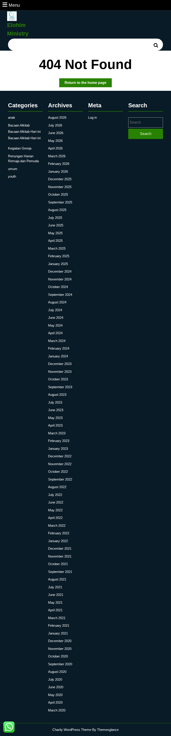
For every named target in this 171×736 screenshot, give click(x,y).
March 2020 (56, 710)
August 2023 (57, 394)
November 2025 (59, 187)
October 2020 (58, 656)
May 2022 (55, 510)
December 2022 (59, 456)
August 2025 (57, 210)
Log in (92, 117)
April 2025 (55, 241)
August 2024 (57, 302)
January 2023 (58, 448)
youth (12, 176)
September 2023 (60, 387)
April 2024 (55, 333)
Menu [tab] (14, 5)
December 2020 (59, 641)
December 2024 (59, 271)
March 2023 (56, 433)
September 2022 (60, 479)
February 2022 (58, 533)
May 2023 (55, 418)
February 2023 (58, 441)
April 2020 (55, 702)
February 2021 (58, 625)
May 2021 (55, 602)
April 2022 (55, 518)
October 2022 (58, 471)
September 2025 (60, 202)
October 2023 (58, 379)
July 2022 (55, 495)
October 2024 (58, 287)
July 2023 (55, 402)
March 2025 (56, 248)
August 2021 (57, 579)
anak (11, 117)
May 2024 (55, 325)
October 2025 (58, 194)
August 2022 (57, 487)
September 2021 (60, 572)
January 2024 (58, 356)
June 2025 (55, 225)
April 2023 (55, 425)
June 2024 (55, 317)
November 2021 (59, 556)
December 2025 (59, 179)
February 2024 (58, 348)
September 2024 (60, 294)
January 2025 (58, 264)
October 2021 (58, 564)
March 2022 (56, 525)
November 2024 (59, 279)
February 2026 (58, 164)
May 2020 (55, 695)
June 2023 (55, 410)
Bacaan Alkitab (19, 125)
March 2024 (56, 341)
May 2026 (55, 141)
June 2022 (55, 502)
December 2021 (59, 548)
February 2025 (58, 256)
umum (12, 169)
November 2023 (59, 371)
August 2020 (57, 672)
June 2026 (55, 133)
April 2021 (55, 610)
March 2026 (56, 156)
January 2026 (58, 171)
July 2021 (55, 587)
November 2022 (59, 464)
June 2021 (55, 595)
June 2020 (55, 687)
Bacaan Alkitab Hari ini (24, 131)
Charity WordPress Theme (71, 730)
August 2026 (57, 117)
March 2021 (56, 618)
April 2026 (55, 148)
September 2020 (60, 664)
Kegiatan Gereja (19, 148)
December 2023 (59, 364)
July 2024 (55, 310)
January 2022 (58, 541)
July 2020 (55, 679)
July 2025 (55, 218)
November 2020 (59, 649)
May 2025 (55, 233)
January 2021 (58, 633)
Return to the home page (88, 84)
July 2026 (55, 125)
